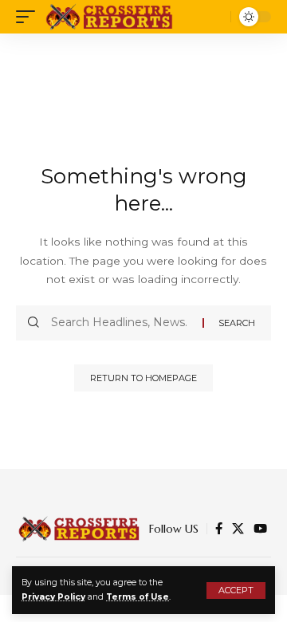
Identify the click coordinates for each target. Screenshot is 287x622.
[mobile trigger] (29, 16)
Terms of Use (137, 597)
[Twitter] (238, 528)
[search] (214, 17)
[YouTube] (260, 528)
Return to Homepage (143, 378)
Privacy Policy (53, 597)
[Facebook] (218, 528)
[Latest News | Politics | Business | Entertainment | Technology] (110, 16)
